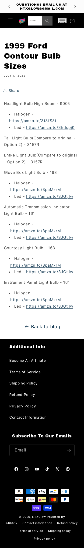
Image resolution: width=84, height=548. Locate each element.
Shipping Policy (23, 383)
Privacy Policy (22, 406)
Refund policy (67, 523)
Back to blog (45, 326)
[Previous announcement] (9, 6)
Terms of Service (25, 372)
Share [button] (14, 90)
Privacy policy (44, 538)
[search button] (47, 21)
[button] (10, 20)
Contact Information (28, 417)
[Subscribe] (68, 450)
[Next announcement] (75, 6)
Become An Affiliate (27, 360)
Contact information (37, 523)
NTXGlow (39, 516)
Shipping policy (59, 531)
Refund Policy (22, 394)
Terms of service (30, 531)
